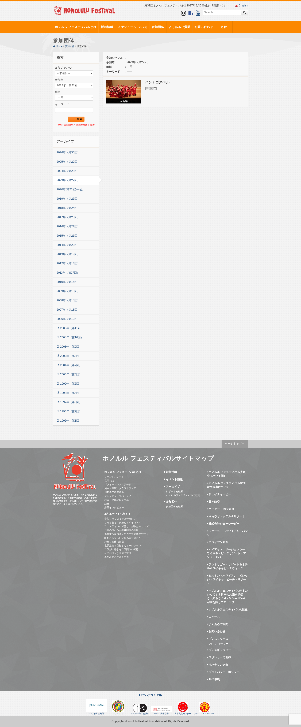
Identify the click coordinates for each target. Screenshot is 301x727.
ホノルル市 (118, 713)
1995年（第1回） (70, 420)
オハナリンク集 (218, 664)
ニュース (214, 616)
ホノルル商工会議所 (139, 713)
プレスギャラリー (218, 643)
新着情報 (107, 27)
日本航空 (214, 501)
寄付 (224, 27)
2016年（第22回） (68, 226)
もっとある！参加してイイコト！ (122, 522)
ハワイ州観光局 (96, 713)
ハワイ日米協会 (161, 713)
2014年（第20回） (68, 244)
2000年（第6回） (70, 374)
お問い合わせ (203, 27)
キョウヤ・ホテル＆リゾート (226, 516)
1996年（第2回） (70, 411)
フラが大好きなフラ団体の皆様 (121, 549)
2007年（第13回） (68, 309)
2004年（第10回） (71, 337)
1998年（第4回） (70, 392)
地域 (57, 92)
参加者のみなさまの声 (116, 557)
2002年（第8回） (70, 355)
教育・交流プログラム (116, 499)
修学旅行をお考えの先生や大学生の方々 (126, 534)
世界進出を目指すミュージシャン (122, 545)
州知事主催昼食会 (114, 492)
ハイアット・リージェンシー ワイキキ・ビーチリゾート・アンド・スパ (226, 553)
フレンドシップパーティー (119, 496)
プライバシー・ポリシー (223, 671)
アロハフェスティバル (204, 713)
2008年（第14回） (68, 300)
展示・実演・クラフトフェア (120, 488)
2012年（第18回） (68, 263)
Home (59, 46)
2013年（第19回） (68, 254)
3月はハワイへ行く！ (117, 513)
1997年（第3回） (70, 402)
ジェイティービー (219, 494)
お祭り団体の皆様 (114, 541)
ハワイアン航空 (218, 542)
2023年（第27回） (68, 180)
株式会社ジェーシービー (223, 523)
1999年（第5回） (70, 383)
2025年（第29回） (68, 161)
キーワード (62, 104)
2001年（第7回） (70, 365)
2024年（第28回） (68, 170)
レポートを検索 (174, 491)
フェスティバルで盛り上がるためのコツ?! (127, 526)
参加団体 (158, 27)
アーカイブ (172, 486)
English (243, 5)
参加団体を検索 (174, 506)
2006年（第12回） (68, 318)
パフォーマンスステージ (117, 484)
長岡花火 (109, 480)
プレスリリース (218, 638)
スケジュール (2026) (132, 27)
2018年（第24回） (68, 207)
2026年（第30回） (68, 152)
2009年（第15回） (68, 291)
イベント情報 (174, 479)
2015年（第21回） (68, 235)
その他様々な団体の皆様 (117, 553)
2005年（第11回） (71, 328)
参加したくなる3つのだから (119, 518)
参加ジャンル (63, 67)
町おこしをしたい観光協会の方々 (122, 537)
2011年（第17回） (68, 272)
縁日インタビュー (114, 507)
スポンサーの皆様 (219, 657)
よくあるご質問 (180, 27)
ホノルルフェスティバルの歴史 (183, 495)
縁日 (106, 503)
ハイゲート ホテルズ (221, 508)
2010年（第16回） (68, 281)
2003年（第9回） (70, 346)
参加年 (59, 79)
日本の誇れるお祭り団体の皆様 (121, 530)
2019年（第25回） (68, 198)
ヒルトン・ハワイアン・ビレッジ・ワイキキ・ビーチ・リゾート (227, 579)
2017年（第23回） (68, 217)
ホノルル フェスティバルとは (76, 27)
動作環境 (214, 679)
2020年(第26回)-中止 (70, 189)
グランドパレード (114, 476)
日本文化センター (183, 713)
